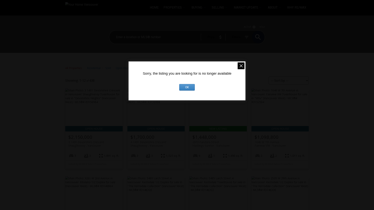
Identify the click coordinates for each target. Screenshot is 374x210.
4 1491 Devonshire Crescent (148, 143)
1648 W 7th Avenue (270, 143)
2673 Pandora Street (211, 143)
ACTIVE (247, 27)
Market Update (246, 7)
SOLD (262, 27)
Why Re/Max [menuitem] (296, 7)
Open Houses (124, 68)
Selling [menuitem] (218, 7)
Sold (108, 68)
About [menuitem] (273, 7)
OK (187, 87)
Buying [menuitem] (196, 7)
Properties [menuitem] (172, 7)
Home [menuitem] (154, 7)
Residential (94, 68)
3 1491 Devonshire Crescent (86, 143)
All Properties (73, 68)
